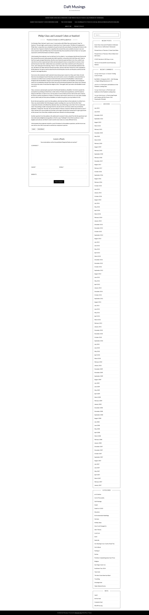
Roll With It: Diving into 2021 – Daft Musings (106, 79)
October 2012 (98, 266)
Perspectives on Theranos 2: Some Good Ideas (106, 50)
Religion (96, 561)
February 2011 (98, 323)
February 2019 (98, 150)
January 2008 (98, 443)
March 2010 (97, 358)
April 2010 (97, 355)
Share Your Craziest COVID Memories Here (44, 22)
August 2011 (97, 302)
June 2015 (97, 189)
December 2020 (98, 133)
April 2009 (97, 393)
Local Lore (97, 533)
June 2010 (97, 348)
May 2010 (97, 351)
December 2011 (98, 291)
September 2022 (98, 118)
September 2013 (98, 235)
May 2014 (97, 207)
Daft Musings (74, 6)
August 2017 (97, 164)
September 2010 (98, 340)
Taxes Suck (97, 572)
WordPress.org (98, 605)
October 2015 (98, 185)
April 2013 (97, 252)
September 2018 (98, 154)
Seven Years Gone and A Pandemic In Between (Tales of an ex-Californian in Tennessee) (74, 17)
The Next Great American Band (102, 575)
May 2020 (97, 136)
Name (33, 167)
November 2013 (98, 228)
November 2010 (98, 333)
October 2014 (98, 196)
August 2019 (97, 147)
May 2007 (97, 471)
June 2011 (97, 309)
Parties (96, 554)
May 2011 (97, 312)
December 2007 (98, 446)
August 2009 (97, 379)
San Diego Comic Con (100, 565)
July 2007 (96, 464)
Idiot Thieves (97, 529)
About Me (68, 26)
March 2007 (97, 478)
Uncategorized (98, 582)
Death (96, 505)
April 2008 (97, 432)
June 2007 (97, 467)
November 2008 (98, 411)
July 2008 (96, 422)
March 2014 (97, 214)
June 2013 (97, 245)
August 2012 (97, 274)
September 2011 (98, 298)
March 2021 (97, 125)
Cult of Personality (99, 498)
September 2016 (98, 175)
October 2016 (98, 171)
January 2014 (98, 221)
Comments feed (98, 602)
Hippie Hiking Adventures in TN (104, 81)
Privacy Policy (79, 26)
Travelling (97, 579)
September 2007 (98, 457)
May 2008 (97, 429)
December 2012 (98, 259)
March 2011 (97, 319)
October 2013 (98, 231)
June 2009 (97, 386)
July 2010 (96, 344)
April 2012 (97, 284)
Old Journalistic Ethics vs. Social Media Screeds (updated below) (97, 22)
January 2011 (98, 326)
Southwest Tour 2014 (100, 568)
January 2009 (98, 404)
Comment (35, 145)
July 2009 (96, 383)
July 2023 (96, 108)
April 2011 (97, 316)
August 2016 (97, 178)
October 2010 (98, 337)
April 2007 (97, 474)
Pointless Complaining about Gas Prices (104, 558)
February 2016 (98, 182)
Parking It (97, 550)
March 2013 (97, 256)
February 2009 (98, 400)
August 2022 (97, 122)
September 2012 (98, 270)
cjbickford (68, 40)
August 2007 (97, 460)
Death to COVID (98, 508)
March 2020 (97, 140)
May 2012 (97, 281)
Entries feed (97, 598)
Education (97, 512)
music (33, 129)
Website (34, 174)
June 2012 (97, 277)
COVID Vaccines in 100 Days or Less (103, 59)
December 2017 (98, 161)
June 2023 (97, 111)
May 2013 (97, 249)
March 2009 (97, 397)
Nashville (96, 540)
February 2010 (98, 362)
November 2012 (98, 263)
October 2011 (98, 295)
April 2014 (97, 210)
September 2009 (98, 376)
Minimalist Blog (78, 612)
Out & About (41, 129)
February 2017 (98, 168)
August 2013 (97, 238)
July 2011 (96, 305)
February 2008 (98, 439)
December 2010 (98, 330)
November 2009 (98, 372)
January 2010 (98, 365)
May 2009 (97, 390)
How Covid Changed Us (100, 526)
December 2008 (98, 407)
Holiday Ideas (98, 522)
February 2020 (98, 143)
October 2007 (98, 453)
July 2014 (96, 203)
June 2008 (97, 425)
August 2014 (97, 199)
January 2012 (98, 288)
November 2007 (98, 450)
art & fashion (97, 494)
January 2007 (98, 485)
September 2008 (98, 415)
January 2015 (98, 192)
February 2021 (98, 129)
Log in (96, 595)
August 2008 (97, 418)
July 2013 (96, 242)
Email (61, 167)
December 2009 (98, 369)
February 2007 (98, 481)
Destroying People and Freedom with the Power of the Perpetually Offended (105, 97)
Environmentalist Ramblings (101, 515)
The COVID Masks (66, 22)
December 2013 (98, 224)
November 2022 (98, 115)
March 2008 (97, 436)
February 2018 (98, 157)
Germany (96, 519)
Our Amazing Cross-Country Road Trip (104, 543)
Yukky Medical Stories (100, 586)
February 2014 (98, 217)
